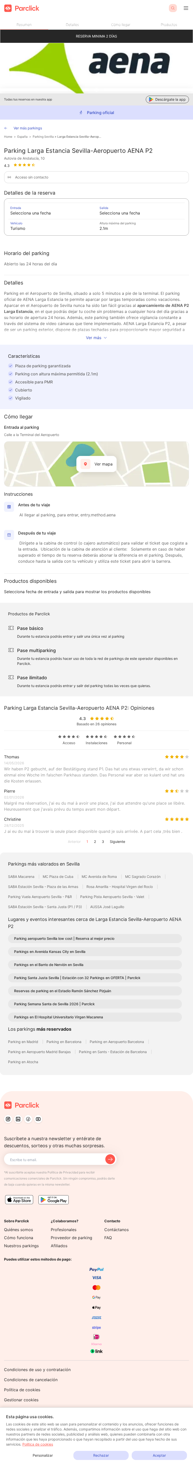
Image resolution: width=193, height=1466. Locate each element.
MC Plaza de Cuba (58, 876)
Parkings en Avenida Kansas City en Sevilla (49, 951)
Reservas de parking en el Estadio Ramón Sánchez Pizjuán (62, 991)
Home (8, 136)
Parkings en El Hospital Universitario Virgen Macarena (58, 1017)
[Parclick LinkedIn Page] (18, 1119)
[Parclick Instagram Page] (8, 1119)
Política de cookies (22, 1389)
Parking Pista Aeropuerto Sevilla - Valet (112, 897)
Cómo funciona (18, 1237)
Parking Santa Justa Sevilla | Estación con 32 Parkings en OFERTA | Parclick (77, 978)
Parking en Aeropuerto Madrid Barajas (40, 1052)
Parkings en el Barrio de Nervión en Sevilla (48, 964)
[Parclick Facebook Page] (28, 1119)
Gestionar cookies (21, 1399)
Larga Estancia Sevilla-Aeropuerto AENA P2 (79, 136)
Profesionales (63, 1229)
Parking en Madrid (23, 1042)
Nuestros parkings (21, 1245)
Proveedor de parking (71, 1237)
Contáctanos (116, 1229)
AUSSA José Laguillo (107, 907)
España (22, 136)
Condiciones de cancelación (31, 1379)
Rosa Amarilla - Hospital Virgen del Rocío (120, 886)
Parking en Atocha (23, 1062)
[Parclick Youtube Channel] (38, 1119)
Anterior (74, 841)
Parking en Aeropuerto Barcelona (117, 1042)
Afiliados (59, 1245)
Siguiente (117, 841)
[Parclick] (21, 8)
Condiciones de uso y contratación (37, 1369)
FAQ (108, 1237)
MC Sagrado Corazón (143, 876)
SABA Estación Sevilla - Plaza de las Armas (43, 886)
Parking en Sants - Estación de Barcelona (113, 1052)
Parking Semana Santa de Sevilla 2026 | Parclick (54, 1004)
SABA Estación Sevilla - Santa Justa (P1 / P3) (45, 907)
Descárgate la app (170, 99)
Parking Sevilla (43, 136)
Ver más (93, 337)
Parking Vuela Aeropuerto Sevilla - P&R (40, 897)
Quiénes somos (18, 1229)
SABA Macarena (21, 876)
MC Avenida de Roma (100, 876)
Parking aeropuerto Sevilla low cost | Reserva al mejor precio (64, 938)
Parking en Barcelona (64, 1042)
